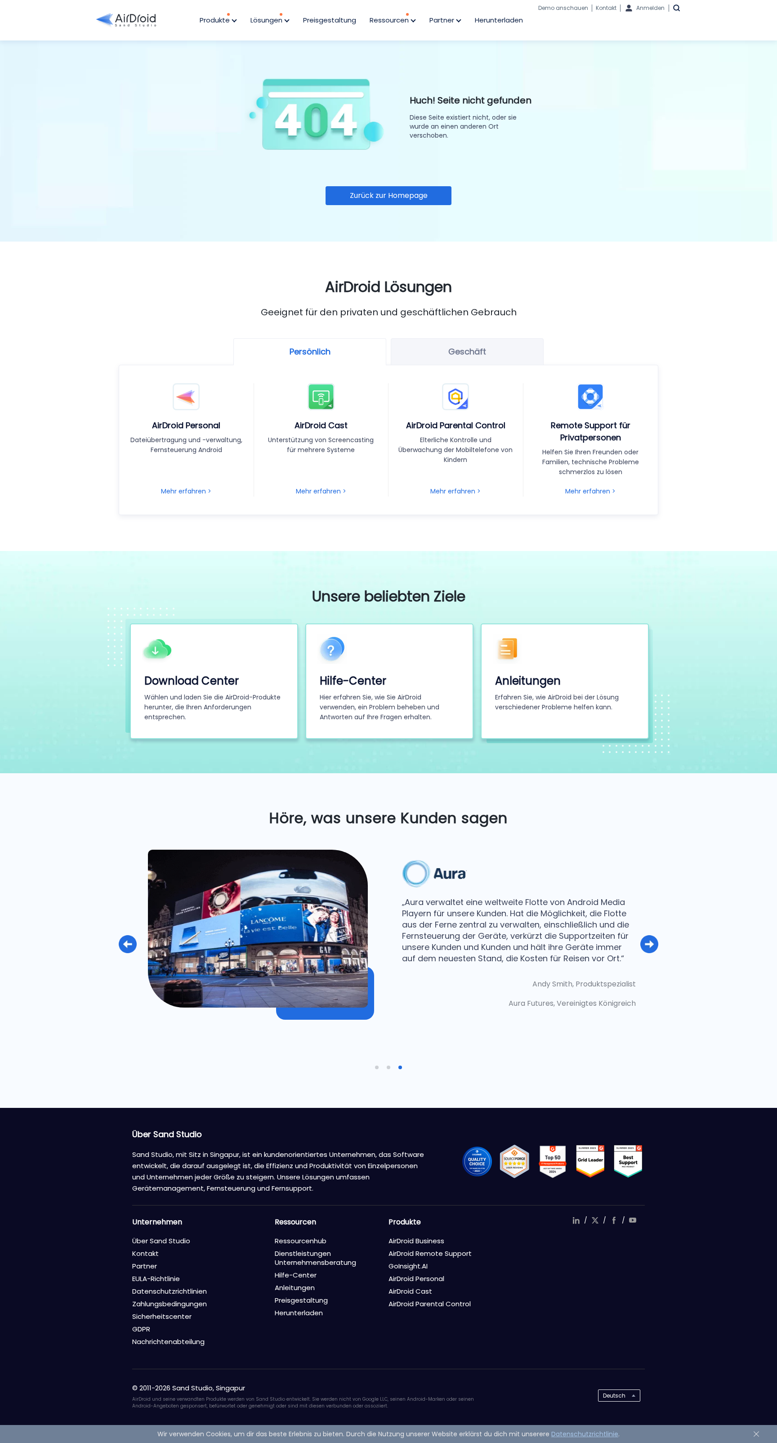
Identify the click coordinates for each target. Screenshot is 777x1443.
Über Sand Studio (161, 1241)
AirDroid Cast (410, 1291)
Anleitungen (295, 1287)
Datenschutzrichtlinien (169, 1291)
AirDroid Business (416, 1241)
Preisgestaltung (329, 20)
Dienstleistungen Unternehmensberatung (315, 1258)
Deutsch (614, 1395)
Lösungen (267, 20)
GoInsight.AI (408, 1266)
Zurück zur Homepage (389, 195)
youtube (632, 1220)
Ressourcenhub (300, 1241)
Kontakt (606, 8)
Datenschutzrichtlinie (584, 1434)
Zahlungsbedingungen (169, 1304)
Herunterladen (499, 20)
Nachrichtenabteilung (168, 1341)
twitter (594, 1220)
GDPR (141, 1329)
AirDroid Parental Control (429, 1304)
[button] (128, 944)
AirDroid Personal (416, 1278)
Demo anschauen (563, 8)
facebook (613, 1220)
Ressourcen (390, 20)
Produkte (216, 20)
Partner (442, 20)
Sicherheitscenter (162, 1316)
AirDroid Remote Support (430, 1253)
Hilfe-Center (296, 1275)
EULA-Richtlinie (156, 1278)
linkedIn (576, 1220)
